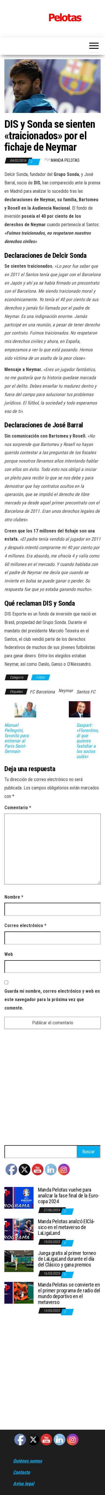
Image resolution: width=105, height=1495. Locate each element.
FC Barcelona (42, 692)
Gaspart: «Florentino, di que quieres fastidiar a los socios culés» (87, 741)
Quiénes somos (27, 1461)
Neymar (65, 690)
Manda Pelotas (65, 160)
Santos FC (85, 692)
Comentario (17, 807)
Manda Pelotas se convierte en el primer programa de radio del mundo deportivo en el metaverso (69, 1293)
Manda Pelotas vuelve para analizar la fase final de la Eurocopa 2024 (68, 1195)
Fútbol (40, 677)
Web (8, 954)
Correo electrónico (25, 925)
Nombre (13, 897)
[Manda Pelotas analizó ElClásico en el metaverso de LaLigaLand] (19, 1229)
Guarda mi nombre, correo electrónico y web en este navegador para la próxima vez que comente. (52, 999)
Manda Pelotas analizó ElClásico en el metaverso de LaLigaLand (66, 1227)
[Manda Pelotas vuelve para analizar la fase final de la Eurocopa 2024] (19, 1197)
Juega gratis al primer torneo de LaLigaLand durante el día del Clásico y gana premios (67, 1259)
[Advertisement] (52, 1090)
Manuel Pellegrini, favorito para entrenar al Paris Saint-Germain (16, 738)
